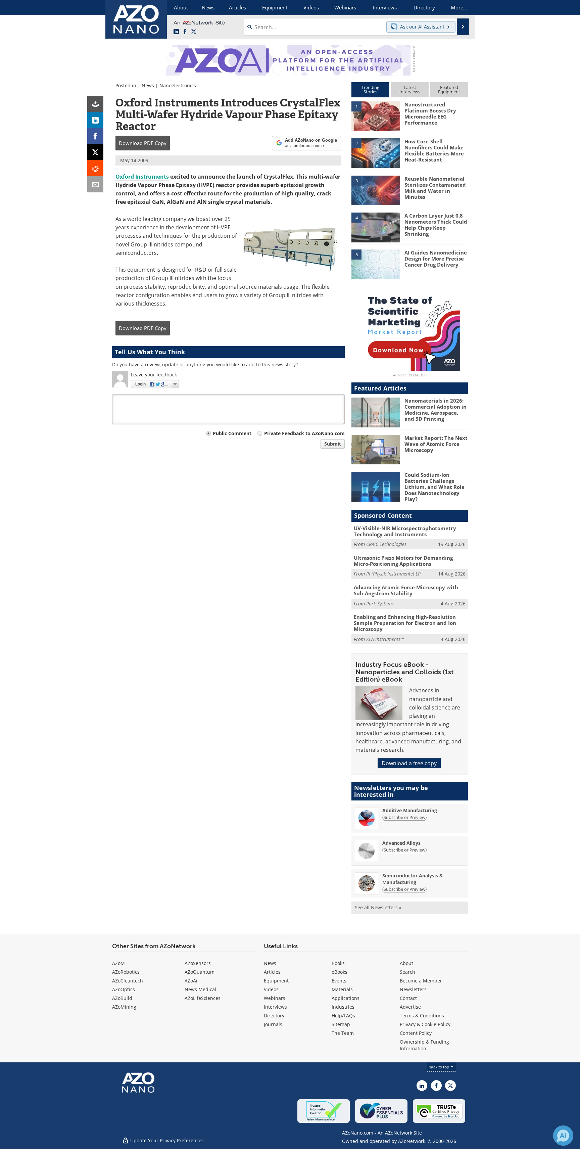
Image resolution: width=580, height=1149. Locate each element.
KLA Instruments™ (385, 639)
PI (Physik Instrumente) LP (393, 573)
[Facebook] (95, 136)
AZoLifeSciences (203, 998)
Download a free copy (409, 763)
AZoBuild (122, 998)
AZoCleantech (127, 980)
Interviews (275, 1007)
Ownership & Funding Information (424, 1045)
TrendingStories (370, 89)
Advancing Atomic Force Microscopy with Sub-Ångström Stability (406, 590)
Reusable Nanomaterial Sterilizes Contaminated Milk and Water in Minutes (435, 187)
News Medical (200, 989)
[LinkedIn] (95, 120)
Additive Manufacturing (409, 810)
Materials (342, 989)
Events (339, 980)
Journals (273, 1024)
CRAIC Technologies (386, 544)
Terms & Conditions (422, 1015)
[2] (375, 153)
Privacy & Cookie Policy (425, 1024)
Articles (272, 972)
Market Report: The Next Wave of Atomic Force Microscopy (436, 443)
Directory (274, 1015)
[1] (375, 116)
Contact (408, 998)
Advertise (410, 1007)
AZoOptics (123, 989)
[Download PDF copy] (95, 104)
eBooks (339, 972)
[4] (375, 227)
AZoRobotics (126, 972)
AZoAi (191, 980)
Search (407, 972)
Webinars (274, 998)
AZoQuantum (199, 972)
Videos (271, 989)
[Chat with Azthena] (563, 1135)
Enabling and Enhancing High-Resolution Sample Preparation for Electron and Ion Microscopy (405, 622)
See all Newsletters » (378, 907)
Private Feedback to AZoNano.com (304, 433)
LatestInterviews (409, 89)
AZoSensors (198, 963)
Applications (345, 998)
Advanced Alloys (401, 843)
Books (338, 963)
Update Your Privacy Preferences (166, 1140)
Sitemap (341, 1024)
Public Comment (232, 433)
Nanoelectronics (177, 85)
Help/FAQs (343, 1015)
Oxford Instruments (142, 176)
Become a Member (421, 980)
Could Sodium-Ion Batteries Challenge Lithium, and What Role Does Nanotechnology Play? (434, 486)
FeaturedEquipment (449, 89)
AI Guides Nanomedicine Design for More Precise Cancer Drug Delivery (435, 258)
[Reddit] (95, 168)
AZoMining (124, 1007)
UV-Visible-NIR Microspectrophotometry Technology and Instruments (405, 531)
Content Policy (416, 1033)
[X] (95, 152)
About (406, 963)
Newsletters (413, 989)
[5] (375, 264)
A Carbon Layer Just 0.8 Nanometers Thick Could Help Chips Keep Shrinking (435, 224)
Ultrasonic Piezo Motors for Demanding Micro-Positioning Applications (403, 560)
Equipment (276, 980)
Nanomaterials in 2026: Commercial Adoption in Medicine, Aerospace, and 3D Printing (435, 409)
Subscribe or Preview (404, 817)
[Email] (95, 184)
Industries (343, 1007)
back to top (439, 1067)
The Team (343, 1033)
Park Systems (380, 603)
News (148, 85)
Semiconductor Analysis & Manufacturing (412, 878)
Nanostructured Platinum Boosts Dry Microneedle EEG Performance (430, 113)
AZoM (118, 963)
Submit (332, 444)
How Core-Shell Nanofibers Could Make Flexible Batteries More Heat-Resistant (434, 150)
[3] (375, 190)
